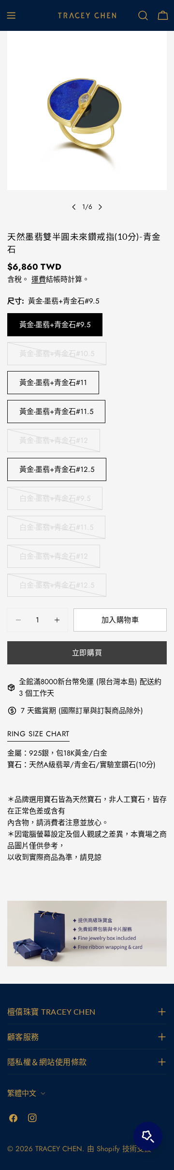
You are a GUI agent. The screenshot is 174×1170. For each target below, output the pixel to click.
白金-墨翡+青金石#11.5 (56, 530)
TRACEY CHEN (58, 1148)
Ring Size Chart (38, 734)
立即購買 (87, 652)
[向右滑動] (100, 207)
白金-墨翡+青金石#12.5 (56, 588)
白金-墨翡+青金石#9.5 (54, 501)
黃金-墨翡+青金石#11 (53, 382)
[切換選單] (11, 15)
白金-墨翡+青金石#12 (53, 559)
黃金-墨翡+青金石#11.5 (56, 411)
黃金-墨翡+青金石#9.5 (54, 324)
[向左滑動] (74, 207)
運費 (38, 279)
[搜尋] (143, 15)
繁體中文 (21, 1093)
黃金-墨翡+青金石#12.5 (56, 469)
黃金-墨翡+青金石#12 (53, 443)
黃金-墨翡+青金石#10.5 (56, 356)
